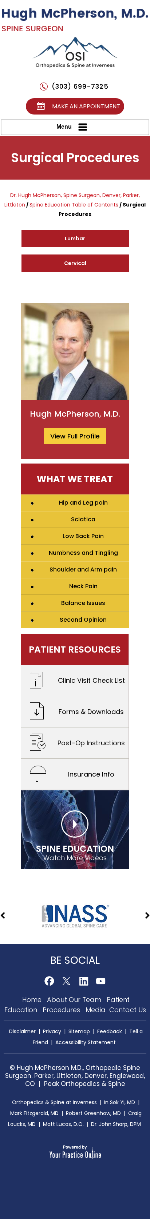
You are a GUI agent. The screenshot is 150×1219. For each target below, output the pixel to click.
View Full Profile (75, 436)
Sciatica (83, 519)
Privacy (52, 1031)
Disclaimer (22, 1031)
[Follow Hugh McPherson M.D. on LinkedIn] (83, 981)
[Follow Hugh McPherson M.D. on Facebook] (49, 981)
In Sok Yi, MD (119, 1102)
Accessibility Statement (85, 1042)
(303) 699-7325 (80, 86)
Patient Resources (75, 649)
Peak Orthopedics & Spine (84, 1083)
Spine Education (75, 852)
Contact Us (127, 1009)
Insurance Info (91, 774)
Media (96, 1009)
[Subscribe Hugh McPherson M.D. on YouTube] (100, 981)
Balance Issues (83, 603)
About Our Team (75, 999)
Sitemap (79, 1031)
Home (32, 999)
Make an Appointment (86, 106)
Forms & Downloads (91, 711)
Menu (64, 127)
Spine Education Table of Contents (73, 204)
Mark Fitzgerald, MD (34, 1113)
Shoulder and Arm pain (83, 569)
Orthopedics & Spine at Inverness (54, 1102)
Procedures (62, 1009)
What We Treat (75, 479)
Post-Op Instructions (91, 742)
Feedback (109, 1031)
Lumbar (75, 238)
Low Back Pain (83, 536)
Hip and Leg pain (83, 502)
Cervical (75, 263)
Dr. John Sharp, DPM (116, 1124)
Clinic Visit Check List (91, 680)
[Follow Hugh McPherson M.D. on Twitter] (66, 981)
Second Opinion (83, 619)
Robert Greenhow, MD (93, 1113)
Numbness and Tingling (83, 553)
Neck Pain (83, 586)
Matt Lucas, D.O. (63, 1124)
